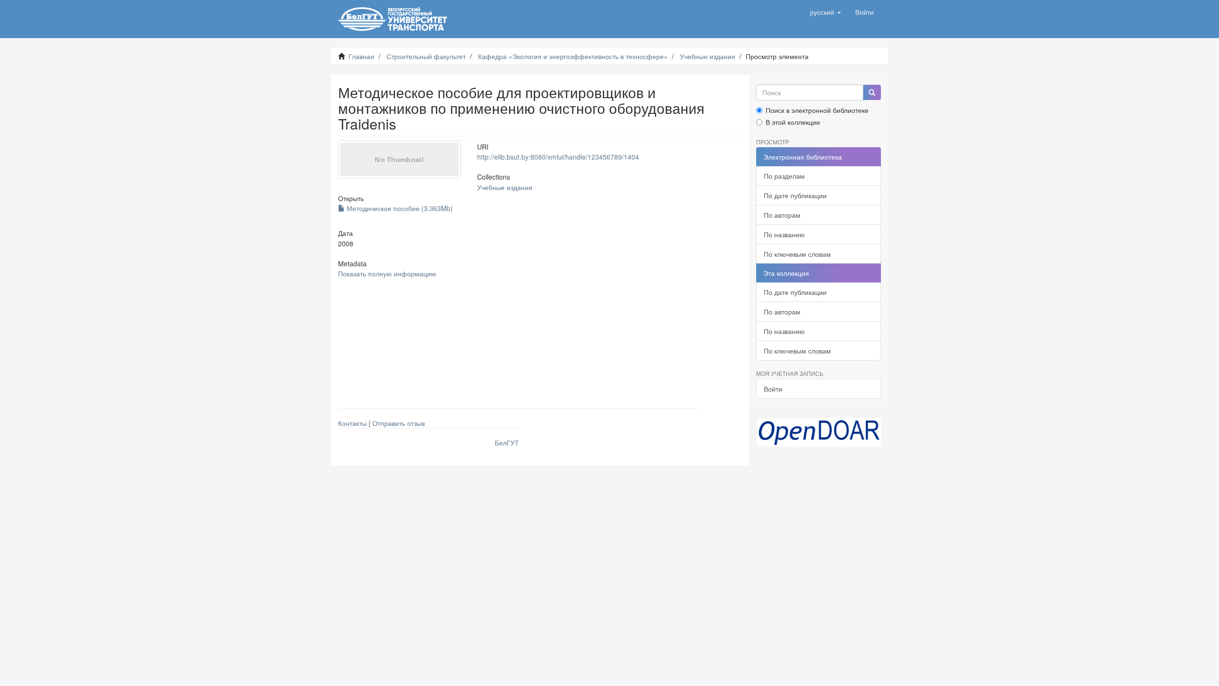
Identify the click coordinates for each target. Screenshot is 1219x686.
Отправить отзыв (398, 423)
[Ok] (872, 92)
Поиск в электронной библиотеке (817, 110)
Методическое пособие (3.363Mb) (399, 208)
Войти (773, 388)
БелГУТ (507, 442)
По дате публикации (795, 195)
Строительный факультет (426, 56)
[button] (825, 12)
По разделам (784, 176)
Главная (361, 56)
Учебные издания (707, 56)
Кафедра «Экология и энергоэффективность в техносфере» (573, 56)
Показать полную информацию (387, 273)
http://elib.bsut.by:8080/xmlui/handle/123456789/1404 (558, 156)
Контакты (352, 423)
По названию (784, 234)
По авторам (782, 215)
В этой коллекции (793, 122)
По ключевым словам (797, 254)
